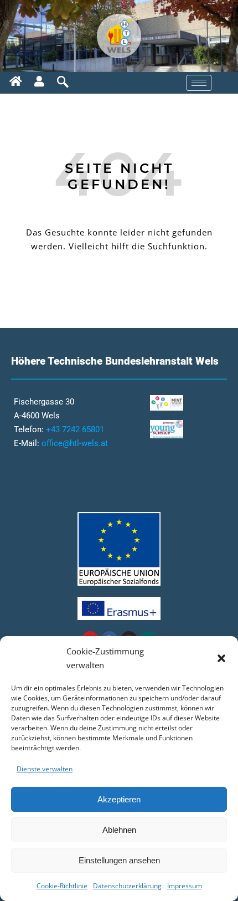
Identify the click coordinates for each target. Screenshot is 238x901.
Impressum (184, 885)
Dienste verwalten (45, 769)
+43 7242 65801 (75, 429)
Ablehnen (119, 830)
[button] (221, 658)
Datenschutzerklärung (127, 885)
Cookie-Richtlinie (62, 885)
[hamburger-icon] (199, 83)
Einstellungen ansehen (119, 860)
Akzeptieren (119, 799)
